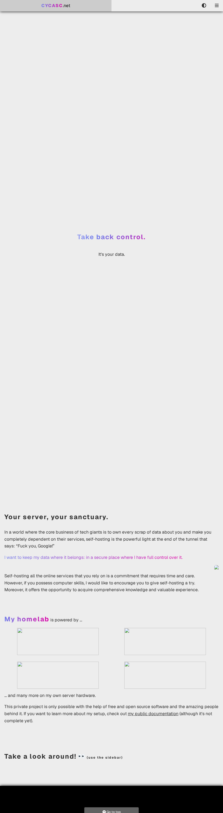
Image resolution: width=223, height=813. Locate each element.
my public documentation (153, 714)
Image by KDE (205, 485)
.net (55, 5)
